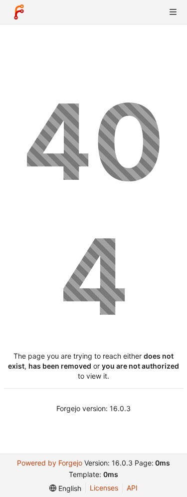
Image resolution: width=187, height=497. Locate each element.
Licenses (104, 488)
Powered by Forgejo (49, 463)
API (132, 488)
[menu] (65, 488)
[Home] (19, 12)
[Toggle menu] (173, 12)
